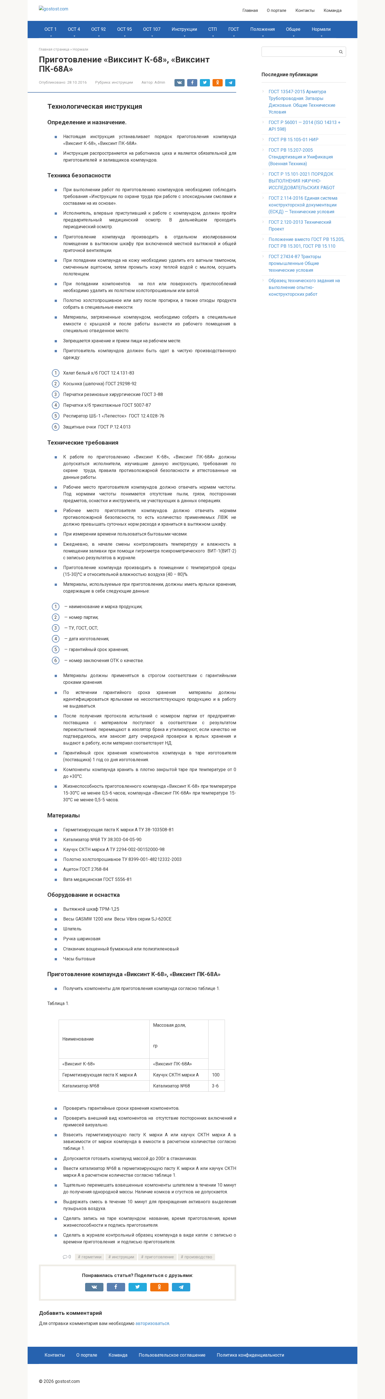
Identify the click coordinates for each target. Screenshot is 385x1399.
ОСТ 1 (51, 29)
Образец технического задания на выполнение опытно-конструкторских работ (304, 287)
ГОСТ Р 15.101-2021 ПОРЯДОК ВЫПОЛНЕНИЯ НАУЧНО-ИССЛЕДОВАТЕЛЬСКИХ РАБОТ (302, 180)
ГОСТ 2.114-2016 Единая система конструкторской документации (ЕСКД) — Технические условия (303, 204)
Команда (333, 10)
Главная (250, 10)
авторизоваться (152, 1323)
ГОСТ (233, 29)
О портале (276, 10)
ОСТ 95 (124, 29)
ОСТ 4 (74, 29)
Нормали (321, 29)
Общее (293, 29)
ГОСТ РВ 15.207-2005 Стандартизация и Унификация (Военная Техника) (301, 156)
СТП (212, 29)
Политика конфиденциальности (250, 1355)
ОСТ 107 (151, 29)
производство (198, 1257)
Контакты (305, 10)
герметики (91, 1257)
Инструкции (184, 29)
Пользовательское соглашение (172, 1355)
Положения (262, 29)
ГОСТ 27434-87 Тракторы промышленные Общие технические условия (295, 263)
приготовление (159, 1257)
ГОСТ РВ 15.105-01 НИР (293, 139)
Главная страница (54, 49)
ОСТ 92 (98, 29)
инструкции (122, 82)
